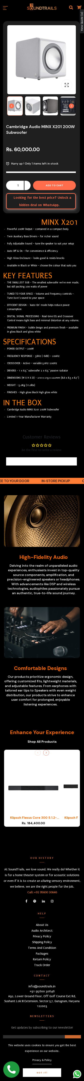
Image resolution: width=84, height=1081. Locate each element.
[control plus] (27, 185)
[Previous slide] (38, 753)
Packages (42, 953)
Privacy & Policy (42, 1060)
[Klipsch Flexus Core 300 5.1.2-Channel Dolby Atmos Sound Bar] (33, 788)
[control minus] (9, 185)
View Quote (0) (81, 21)
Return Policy (42, 959)
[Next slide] (71, 105)
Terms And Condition (42, 948)
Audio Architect (42, 930)
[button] (15, 106)
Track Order (42, 965)
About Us (42, 925)
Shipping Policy (42, 942)
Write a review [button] (41, 461)
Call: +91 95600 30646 (42, 892)
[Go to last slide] (11, 105)
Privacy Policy (42, 936)
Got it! (42, 1072)
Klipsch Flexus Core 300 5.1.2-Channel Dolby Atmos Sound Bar (33, 818)
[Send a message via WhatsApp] (77, 1074)
